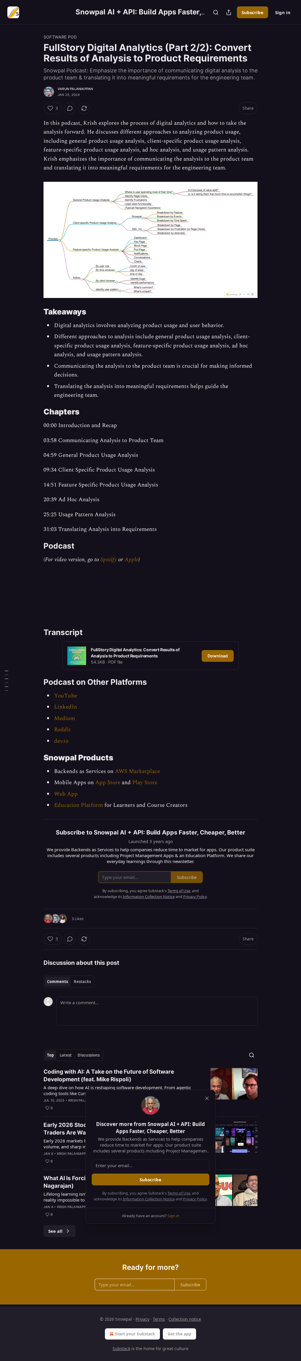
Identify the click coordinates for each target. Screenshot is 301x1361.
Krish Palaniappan (85, 1100)
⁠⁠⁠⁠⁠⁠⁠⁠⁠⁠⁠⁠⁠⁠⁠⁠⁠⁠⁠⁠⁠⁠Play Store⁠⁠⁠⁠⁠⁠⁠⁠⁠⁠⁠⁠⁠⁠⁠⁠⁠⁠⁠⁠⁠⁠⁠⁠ (144, 782)
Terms (159, 1319)
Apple (131, 559)
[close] (207, 1098)
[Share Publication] (229, 12)
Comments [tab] (57, 981)
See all (55, 1231)
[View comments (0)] (70, 108)
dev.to (61, 741)
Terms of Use (179, 1193)
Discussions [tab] (89, 1055)
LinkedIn (65, 707)
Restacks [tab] (82, 981)
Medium (64, 718)
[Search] (216, 12)
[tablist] (69, 981)
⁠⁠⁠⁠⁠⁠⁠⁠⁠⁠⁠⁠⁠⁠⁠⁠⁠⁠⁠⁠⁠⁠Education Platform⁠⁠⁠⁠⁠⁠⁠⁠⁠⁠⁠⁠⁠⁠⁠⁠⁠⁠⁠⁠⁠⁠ (78, 805)
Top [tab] (50, 1055)
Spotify (109, 559)
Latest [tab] (66, 1055)
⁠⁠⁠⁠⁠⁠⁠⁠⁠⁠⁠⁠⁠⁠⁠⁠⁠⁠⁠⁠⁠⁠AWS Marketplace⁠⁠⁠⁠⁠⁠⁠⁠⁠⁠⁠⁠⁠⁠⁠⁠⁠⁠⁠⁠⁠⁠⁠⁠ (137, 771)
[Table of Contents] (6, 680)
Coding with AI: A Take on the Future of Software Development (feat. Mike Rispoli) (109, 1075)
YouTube (65, 696)
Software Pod (60, 36)
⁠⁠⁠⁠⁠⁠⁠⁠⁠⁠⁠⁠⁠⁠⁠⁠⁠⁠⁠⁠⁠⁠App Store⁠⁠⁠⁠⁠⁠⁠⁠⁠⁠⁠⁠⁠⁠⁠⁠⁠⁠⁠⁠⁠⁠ (107, 782)
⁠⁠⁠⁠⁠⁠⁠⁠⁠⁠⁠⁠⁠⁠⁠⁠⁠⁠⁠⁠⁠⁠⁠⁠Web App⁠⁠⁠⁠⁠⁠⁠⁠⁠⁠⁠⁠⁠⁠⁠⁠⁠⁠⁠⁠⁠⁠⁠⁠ (66, 794)
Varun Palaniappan (75, 89)
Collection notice (184, 1319)
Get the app (179, 1334)
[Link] (35, 312)
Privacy (142, 1319)
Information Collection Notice (149, 1199)
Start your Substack (135, 1334)
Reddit (62, 729)
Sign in (282, 12)
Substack (121, 1348)
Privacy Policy (195, 1199)
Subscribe (252, 12)
